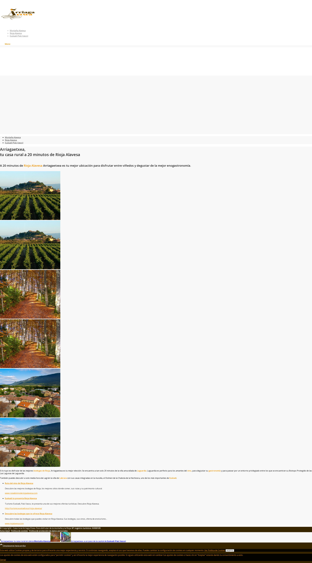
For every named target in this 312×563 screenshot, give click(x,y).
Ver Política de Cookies (214, 550)
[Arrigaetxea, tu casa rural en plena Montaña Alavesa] (156, 343)
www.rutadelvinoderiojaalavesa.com (21, 493)
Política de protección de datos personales (48, 530)
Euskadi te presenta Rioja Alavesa (21, 498)
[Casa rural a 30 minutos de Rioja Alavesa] (156, 244)
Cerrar (3, 559)
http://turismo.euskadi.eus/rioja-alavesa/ (23, 508)
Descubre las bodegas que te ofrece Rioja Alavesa (28, 513)
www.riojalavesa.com (14, 523)
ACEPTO (230, 550)
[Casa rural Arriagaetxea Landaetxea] (35, 19)
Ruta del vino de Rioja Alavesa (19, 483)
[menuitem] (158, 25)
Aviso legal (5, 530)
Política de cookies (19, 530)
